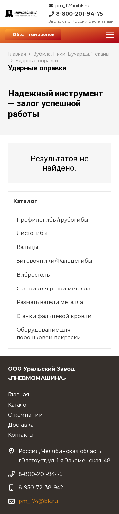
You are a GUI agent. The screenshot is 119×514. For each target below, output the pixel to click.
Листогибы (32, 233)
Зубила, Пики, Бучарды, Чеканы (71, 54)
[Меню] (109, 35)
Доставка (21, 425)
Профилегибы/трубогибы (52, 220)
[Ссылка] (21, 13)
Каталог (18, 405)
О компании (25, 415)
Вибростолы (34, 275)
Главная (17, 54)
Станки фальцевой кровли (54, 316)
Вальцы (27, 247)
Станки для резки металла (53, 289)
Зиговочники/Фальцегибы (54, 261)
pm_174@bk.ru (38, 501)
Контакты (21, 435)
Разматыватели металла (50, 302)
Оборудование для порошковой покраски (49, 333)
